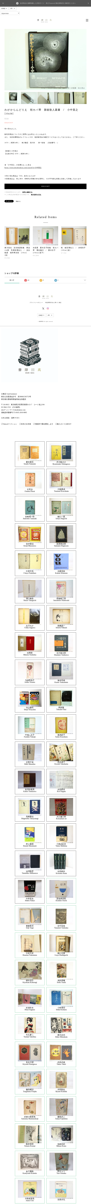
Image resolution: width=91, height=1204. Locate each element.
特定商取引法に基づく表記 (53, 302)
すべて (12, 280)
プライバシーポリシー (36, 302)
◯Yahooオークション (9, 424)
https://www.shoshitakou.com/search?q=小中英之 (23, 167)
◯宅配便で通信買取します (43, 424)
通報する (18, 201)
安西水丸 (61, 1200)
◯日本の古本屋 (25, 424)
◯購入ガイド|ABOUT (63, 424)
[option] (45, 59)
